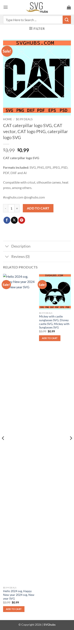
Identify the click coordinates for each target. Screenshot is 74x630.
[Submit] (67, 20)
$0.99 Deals (24, 119)
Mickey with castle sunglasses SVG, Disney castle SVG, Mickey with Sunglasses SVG (54, 322)
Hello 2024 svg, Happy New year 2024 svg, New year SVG (18, 594)
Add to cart (38, 208)
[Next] (70, 446)
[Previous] (3, 446)
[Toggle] (7, 246)
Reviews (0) (20, 256)
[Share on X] (14, 220)
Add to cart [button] (14, 609)
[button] (5, 7)
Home (7, 119)
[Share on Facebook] (6, 220)
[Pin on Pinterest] (21, 220)
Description (20, 246)
